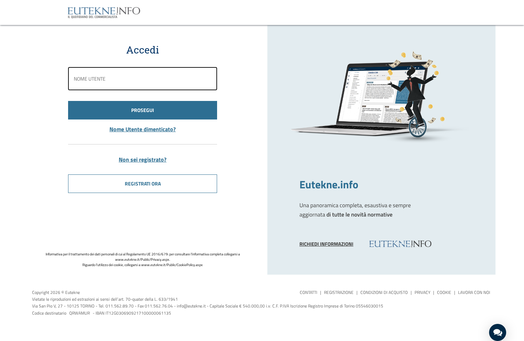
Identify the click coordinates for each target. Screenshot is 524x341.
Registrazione (339, 292)
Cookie (444, 292)
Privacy (422, 292)
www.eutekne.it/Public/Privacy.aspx (142, 259)
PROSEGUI (142, 110)
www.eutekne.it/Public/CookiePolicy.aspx (172, 265)
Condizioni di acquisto (384, 292)
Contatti (308, 292)
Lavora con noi (474, 292)
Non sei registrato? (142, 159)
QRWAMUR (79, 313)
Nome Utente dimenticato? (142, 129)
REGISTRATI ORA (143, 183)
